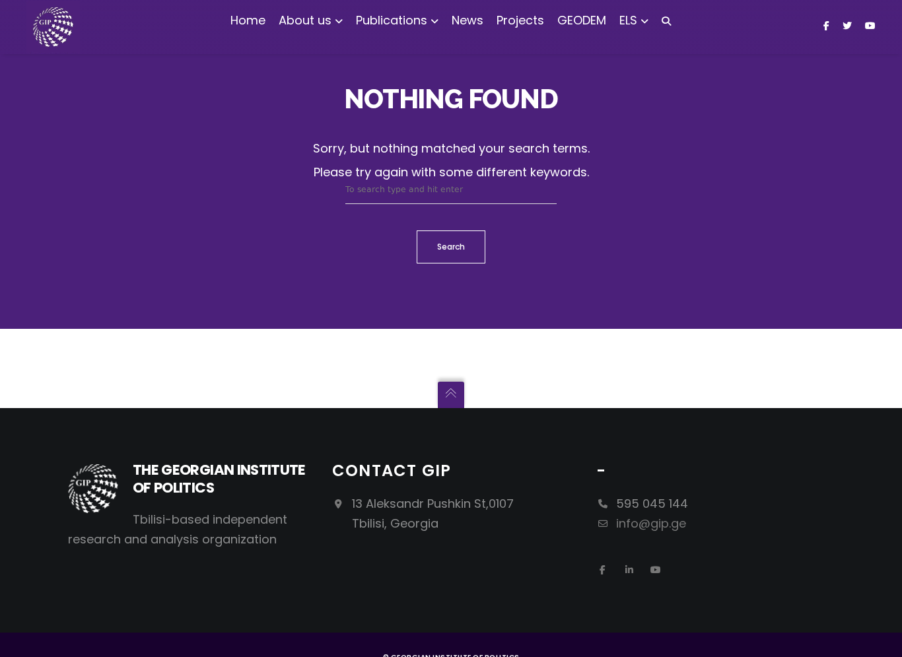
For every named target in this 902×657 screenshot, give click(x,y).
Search (451, 246)
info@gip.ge (651, 523)
